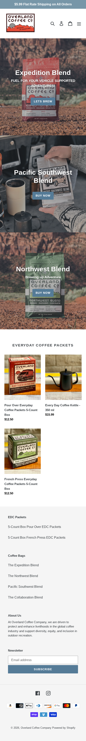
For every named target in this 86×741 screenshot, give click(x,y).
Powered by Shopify (63, 727)
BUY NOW (43, 195)
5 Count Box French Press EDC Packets (36, 537)
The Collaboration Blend (25, 597)
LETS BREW (43, 101)
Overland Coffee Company (36, 727)
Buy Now (43, 292)
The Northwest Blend (23, 576)
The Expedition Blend (23, 565)
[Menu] (79, 23)
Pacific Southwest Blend (25, 586)
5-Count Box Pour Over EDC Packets (34, 527)
